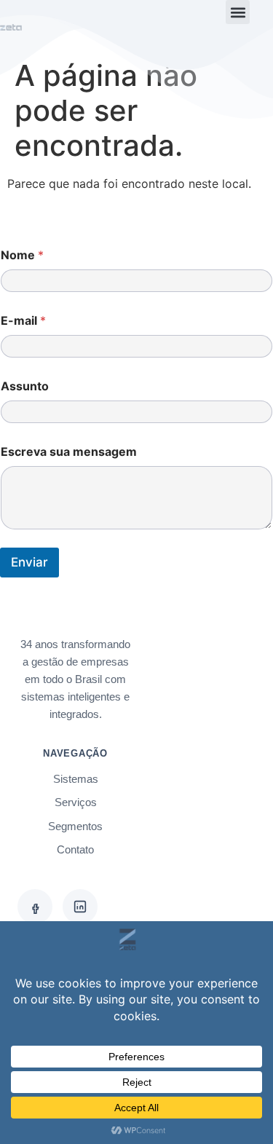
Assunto (25, 386)
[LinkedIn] (80, 906)
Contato (75, 849)
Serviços (76, 802)
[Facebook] (34, 906)
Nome (22, 255)
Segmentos (75, 826)
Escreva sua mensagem (69, 452)
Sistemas (75, 779)
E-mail (23, 321)
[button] (238, 12)
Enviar (29, 562)
